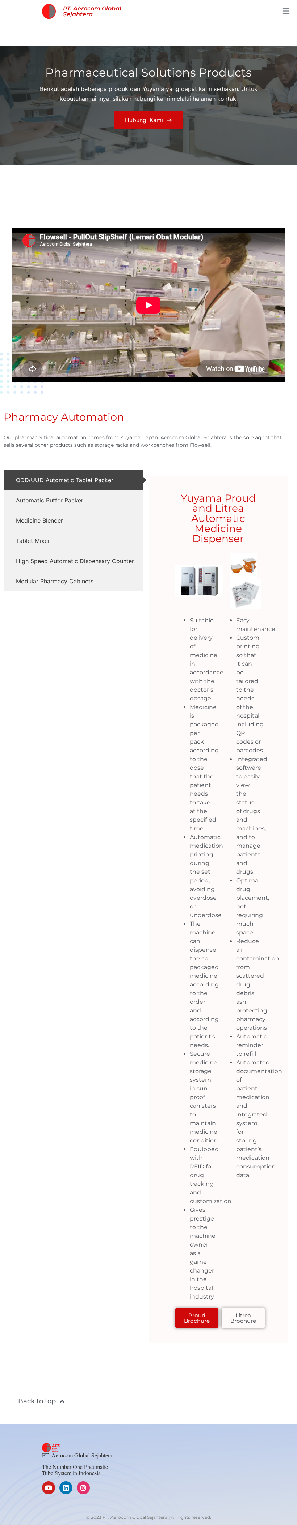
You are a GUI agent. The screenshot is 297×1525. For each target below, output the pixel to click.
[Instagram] (83, 1487)
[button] (286, 11)
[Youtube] (48, 1487)
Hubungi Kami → (148, 120)
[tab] (73, 480)
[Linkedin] (65, 1487)
